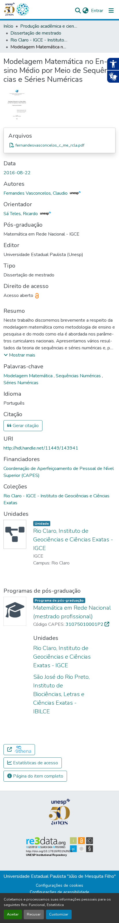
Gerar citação (25, 425)
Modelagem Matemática (28, 376)
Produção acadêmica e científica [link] (49, 26)
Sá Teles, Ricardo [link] (21, 214)
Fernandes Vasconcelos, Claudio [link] (36, 193)
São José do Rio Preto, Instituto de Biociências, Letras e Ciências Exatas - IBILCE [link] (61, 694)
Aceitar (13, 914)
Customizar (58, 914)
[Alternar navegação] (111, 10)
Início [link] (8, 26)
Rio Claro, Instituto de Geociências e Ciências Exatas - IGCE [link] (73, 539)
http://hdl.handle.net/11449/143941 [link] (40, 448)
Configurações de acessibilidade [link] (59, 892)
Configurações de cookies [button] (59, 885)
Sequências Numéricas (79, 376)
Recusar (34, 914)
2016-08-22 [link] (17, 173)
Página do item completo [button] (37, 776)
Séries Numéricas (20, 383)
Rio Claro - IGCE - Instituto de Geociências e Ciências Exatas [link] (39, 40)
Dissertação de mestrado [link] (35, 33)
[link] (59, 145)
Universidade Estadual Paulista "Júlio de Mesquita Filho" (59, 876)
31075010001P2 (85, 624)
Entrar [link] (97, 10)
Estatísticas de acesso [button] (35, 763)
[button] (22, 9)
